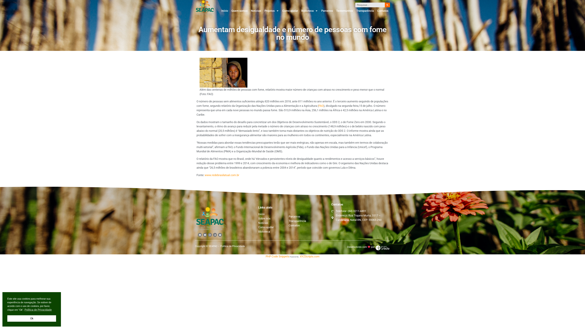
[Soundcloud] (215, 235)
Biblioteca (307, 10)
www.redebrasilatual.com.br (222, 175)
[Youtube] (205, 235)
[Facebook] (200, 235)
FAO (321, 105)
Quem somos (239, 10)
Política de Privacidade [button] (38, 309)
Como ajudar (290, 10)
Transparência (365, 10)
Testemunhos (344, 10)
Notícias (256, 10)
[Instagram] (210, 235)
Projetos (269, 10)
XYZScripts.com (309, 256)
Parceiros (327, 10)
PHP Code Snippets (277, 256)
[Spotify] (220, 235)
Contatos (382, 10)
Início (224, 10)
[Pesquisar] (387, 5)
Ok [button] (31, 318)
